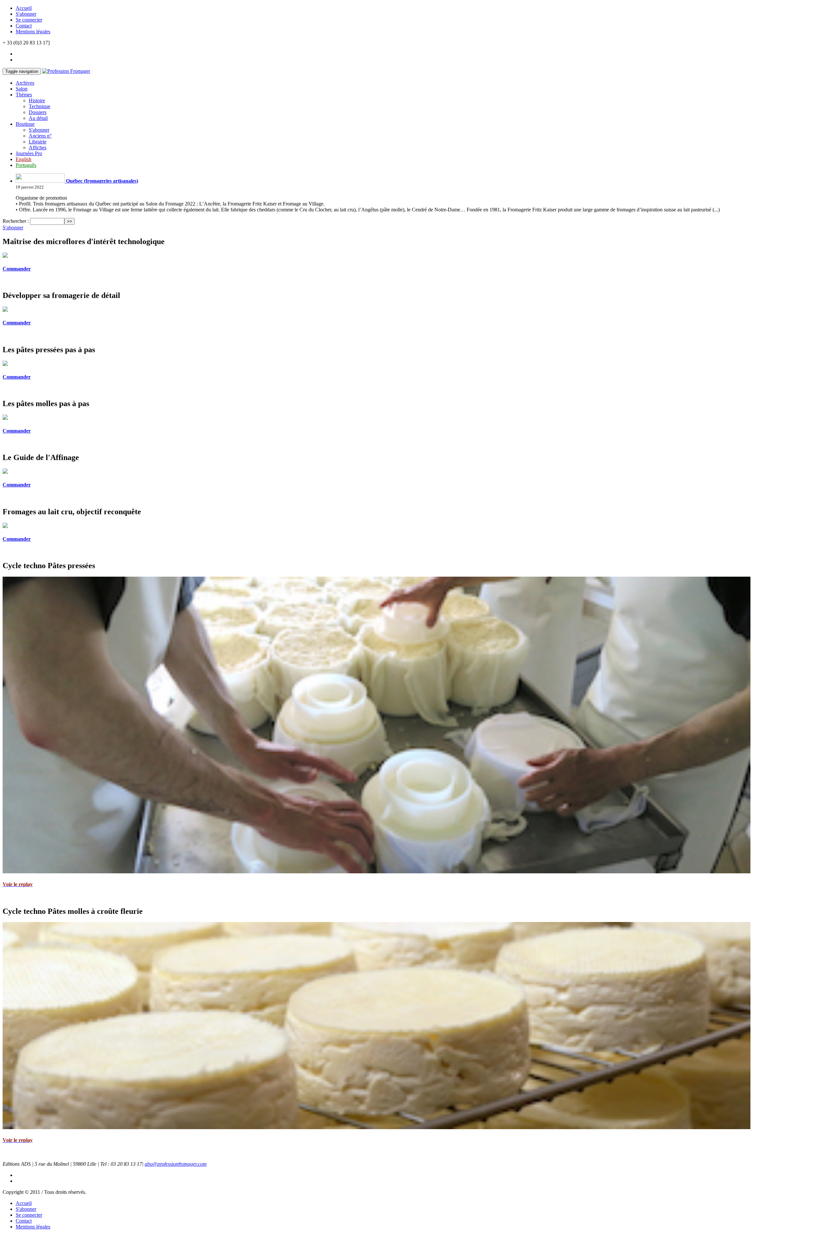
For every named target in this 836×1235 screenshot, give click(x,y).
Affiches (37, 147)
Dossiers (37, 112)
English (23, 159)
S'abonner (26, 14)
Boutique (25, 124)
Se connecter (29, 20)
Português (26, 165)
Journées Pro (29, 153)
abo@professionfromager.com (176, 1164)
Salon (21, 88)
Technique (39, 106)
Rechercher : (16, 221)
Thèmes (24, 94)
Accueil (24, 8)
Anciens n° (40, 136)
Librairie (37, 141)
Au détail (38, 118)
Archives (25, 83)
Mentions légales (33, 31)
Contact (24, 25)
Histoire (37, 100)
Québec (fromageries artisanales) (101, 181)
